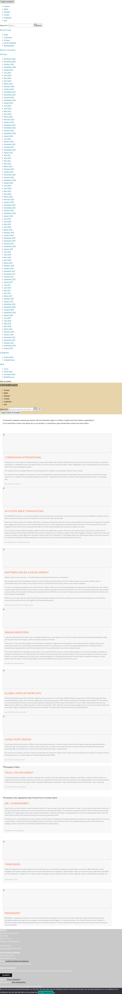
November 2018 (9, 241)
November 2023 (10, 95)
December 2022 (10, 125)
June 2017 (7, 288)
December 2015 (9, 337)
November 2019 (9, 208)
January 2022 (9, 141)
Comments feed (9, 374)
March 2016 (8, 329)
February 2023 (9, 119)
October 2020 (9, 177)
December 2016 (9, 304)
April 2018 (7, 260)
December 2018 (9, 238)
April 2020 (7, 194)
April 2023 (7, 114)
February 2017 (9, 299)
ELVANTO (6, 975)
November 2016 (9, 307)
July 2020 (7, 186)
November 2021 (9, 144)
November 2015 (9, 340)
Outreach (7, 12)
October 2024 (9, 64)
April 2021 (7, 164)
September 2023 (10, 100)
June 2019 (7, 221)
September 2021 (10, 150)
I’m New (6, 15)
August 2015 (8, 348)
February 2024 (9, 86)
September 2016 (10, 312)
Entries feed (8, 371)
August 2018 (8, 249)
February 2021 (9, 169)
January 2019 (9, 235)
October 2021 (9, 147)
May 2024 (7, 78)
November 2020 (10, 175)
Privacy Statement (13, 979)
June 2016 (7, 321)
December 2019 (9, 205)
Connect (7, 6)
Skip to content (5, 381)
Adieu (6, 35)
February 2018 (9, 265)
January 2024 (9, 89)
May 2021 (7, 161)
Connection (8, 37)
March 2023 (8, 117)
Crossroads (9, 384)
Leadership (7, 17)
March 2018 (8, 263)
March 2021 (8, 166)
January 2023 (9, 122)
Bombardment (9, 46)
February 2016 (9, 332)
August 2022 (8, 136)
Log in (6, 369)
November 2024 (10, 61)
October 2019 (9, 210)
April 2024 (7, 81)
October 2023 (9, 97)
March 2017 (8, 296)
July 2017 (7, 285)
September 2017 (10, 279)
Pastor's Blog (8, 357)
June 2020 (8, 188)
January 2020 (9, 202)
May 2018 (7, 257)
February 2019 (9, 232)
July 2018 (7, 252)
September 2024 (10, 67)
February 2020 (9, 199)
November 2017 (9, 274)
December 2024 (10, 59)
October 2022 (9, 130)
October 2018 (9, 243)
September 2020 (10, 180)
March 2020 (8, 197)
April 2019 (7, 227)
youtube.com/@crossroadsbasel (17, 961)
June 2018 (7, 254)
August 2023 (8, 103)
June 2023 (8, 108)
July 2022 (7, 139)
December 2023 (10, 92)
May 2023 (7, 111)
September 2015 (10, 345)
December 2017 (9, 271)
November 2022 (10, 128)
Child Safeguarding (18, 982)
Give (5, 20)
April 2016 (7, 326)
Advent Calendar (10, 43)
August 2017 (8, 282)
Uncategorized (9, 360)
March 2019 (8, 230)
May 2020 (7, 191)
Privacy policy (47, 992)
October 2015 (9, 343)
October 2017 (9, 277)
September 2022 (10, 133)
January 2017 (8, 301)
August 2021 (8, 152)
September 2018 (10, 246)
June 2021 (7, 158)
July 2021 (7, 155)
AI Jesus (7, 40)
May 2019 (7, 224)
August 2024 (8, 70)
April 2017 (7, 293)
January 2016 (9, 334)
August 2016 (8, 315)
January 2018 (9, 268)
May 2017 (7, 290)
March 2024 (8, 84)
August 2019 (8, 216)
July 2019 (7, 219)
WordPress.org (9, 377)
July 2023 (7, 106)
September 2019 (10, 213)
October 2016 (9, 310)
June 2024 (8, 75)
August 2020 (8, 183)
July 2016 (7, 318)
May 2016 (7, 323)
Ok (40, 992)
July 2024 (7, 73)
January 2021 (9, 172)
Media (6, 9)
